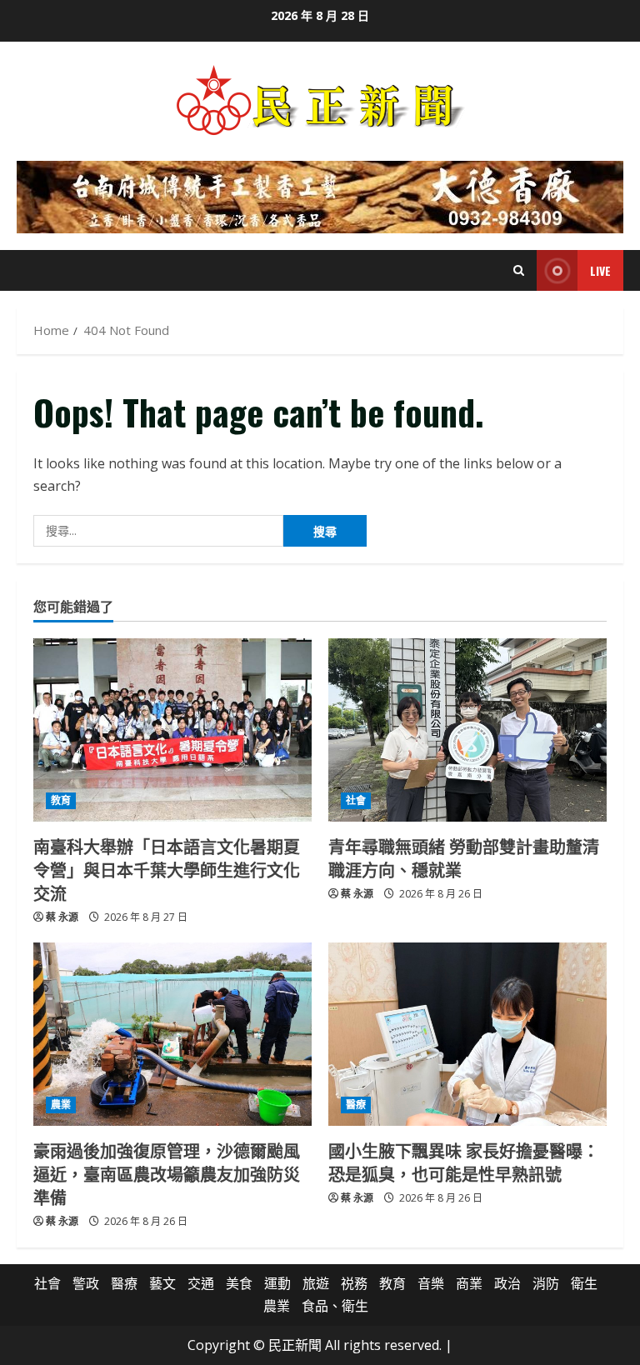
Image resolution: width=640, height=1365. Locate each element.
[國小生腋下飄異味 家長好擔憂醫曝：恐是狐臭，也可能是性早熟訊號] (467, 1034)
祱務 (354, 1283)
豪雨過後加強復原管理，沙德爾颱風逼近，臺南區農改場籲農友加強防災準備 (166, 1173)
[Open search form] (518, 270)
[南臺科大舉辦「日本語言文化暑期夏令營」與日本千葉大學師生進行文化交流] (172, 730)
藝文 (162, 1283)
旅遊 (315, 1283)
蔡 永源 (62, 917)
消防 (545, 1283)
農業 (61, 1105)
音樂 (431, 1283)
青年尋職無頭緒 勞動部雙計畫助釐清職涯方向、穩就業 (463, 857)
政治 (507, 1283)
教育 (61, 800)
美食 (239, 1283)
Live (600, 270)
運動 (277, 1283)
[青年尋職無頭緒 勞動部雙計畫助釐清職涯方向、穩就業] (467, 730)
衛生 (584, 1283)
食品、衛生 (335, 1306)
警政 (85, 1283)
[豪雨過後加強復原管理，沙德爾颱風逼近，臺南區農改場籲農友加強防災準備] (172, 1034)
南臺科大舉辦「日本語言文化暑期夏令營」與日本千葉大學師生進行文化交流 (166, 869)
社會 (356, 800)
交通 (201, 1283)
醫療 (356, 1105)
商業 (469, 1283)
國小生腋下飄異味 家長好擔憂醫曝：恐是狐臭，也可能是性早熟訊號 (463, 1162)
